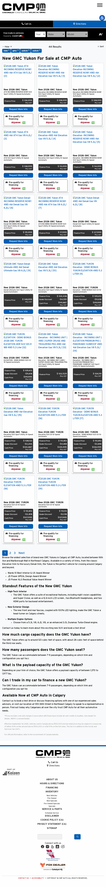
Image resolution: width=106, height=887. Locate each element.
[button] (102, 18)
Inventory (51, 792)
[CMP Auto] (24, 8)
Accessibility (38, 878)
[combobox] (40, 34)
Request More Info (18, 109)
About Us (52, 779)
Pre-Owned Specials (52, 804)
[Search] (77, 836)
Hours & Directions (52, 783)
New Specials (52, 801)
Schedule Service (52, 813)
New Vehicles (52, 796)
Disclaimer (52, 816)
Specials (52, 806)
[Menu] (100, 5)
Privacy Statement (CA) (51, 824)
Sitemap (52, 828)
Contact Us (23, 878)
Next (21, 553)
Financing (52, 788)
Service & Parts (52, 809)
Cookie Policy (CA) (51, 820)
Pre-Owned (51, 798)
